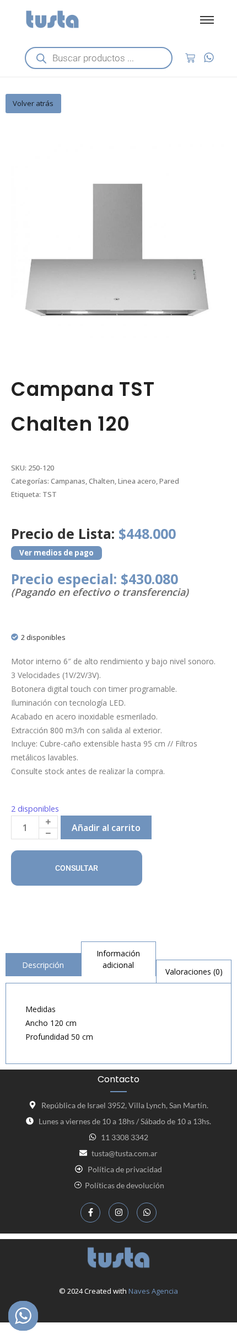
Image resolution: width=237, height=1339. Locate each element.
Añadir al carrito (106, 828)
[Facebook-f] (90, 1212)
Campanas (68, 481)
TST (49, 494)
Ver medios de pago (56, 553)
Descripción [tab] (43, 965)
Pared (169, 481)
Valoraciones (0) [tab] (194, 971)
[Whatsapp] (147, 1212)
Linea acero (137, 481)
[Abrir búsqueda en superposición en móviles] (98, 58)
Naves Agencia (153, 1291)
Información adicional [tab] (118, 959)
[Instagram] (118, 1212)
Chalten (102, 481)
